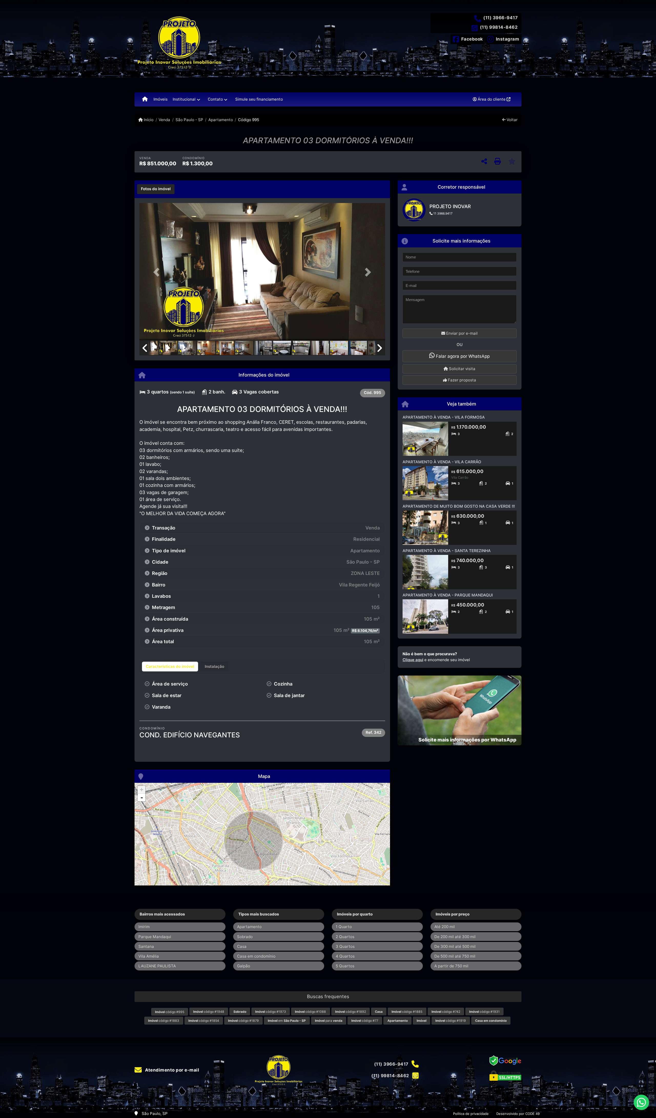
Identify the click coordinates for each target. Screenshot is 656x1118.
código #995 (169, 1012)
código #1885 (407, 1012)
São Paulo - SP (189, 119)
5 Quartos (345, 965)
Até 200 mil (444, 926)
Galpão (243, 965)
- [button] (142, 797)
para (328, 1021)
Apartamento (220, 119)
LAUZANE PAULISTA (157, 965)
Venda (164, 119)
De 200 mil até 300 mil (455, 936)
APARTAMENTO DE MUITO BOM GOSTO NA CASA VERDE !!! (459, 506)
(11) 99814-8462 (499, 27)
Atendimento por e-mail (171, 1070)
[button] (157, 272)
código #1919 (450, 1021)
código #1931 (484, 1012)
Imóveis (160, 99)
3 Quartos (345, 946)
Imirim (144, 926)
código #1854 (203, 1021)
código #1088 (310, 1012)
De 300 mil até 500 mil (455, 946)
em (287, 1021)
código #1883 (163, 1021)
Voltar (512, 119)
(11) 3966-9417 (500, 17)
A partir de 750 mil (451, 965)
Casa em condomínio (256, 956)
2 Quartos (345, 936)
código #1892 (350, 1012)
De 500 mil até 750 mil (454, 956)
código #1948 (208, 1012)
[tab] (156, 189)
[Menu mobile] (145, 99)
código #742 (446, 1012)
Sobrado (245, 936)
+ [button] (141, 789)
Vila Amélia (148, 956)
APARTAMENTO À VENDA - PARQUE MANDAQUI (448, 595)
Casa (242, 946)
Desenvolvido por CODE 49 (518, 1114)
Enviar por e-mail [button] (461, 333)
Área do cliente (492, 99)
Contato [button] (215, 99)
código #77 (364, 1021)
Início (148, 119)
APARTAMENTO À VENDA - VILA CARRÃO (442, 461)
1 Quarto (344, 926)
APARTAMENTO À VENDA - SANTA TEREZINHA (447, 550)
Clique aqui (413, 659)
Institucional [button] (184, 99)
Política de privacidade (471, 1114)
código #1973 (270, 1012)
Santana (146, 946)
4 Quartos (345, 956)
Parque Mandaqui (154, 936)
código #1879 (243, 1021)
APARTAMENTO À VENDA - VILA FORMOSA (444, 417)
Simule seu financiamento (259, 99)
